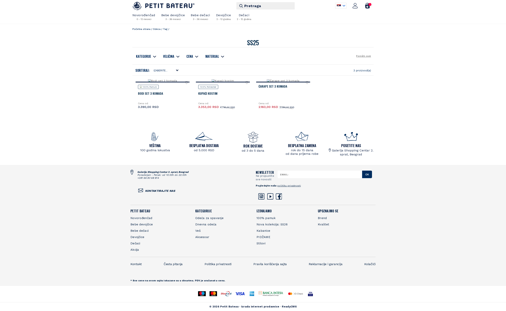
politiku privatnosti (289, 185)
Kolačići (370, 264)
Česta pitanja (173, 264)
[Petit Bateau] (163, 5)
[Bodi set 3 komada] (162, 80)
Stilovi (261, 243)
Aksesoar (202, 237)
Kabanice (263, 231)
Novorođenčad (143, 17)
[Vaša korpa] (367, 6)
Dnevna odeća (206, 224)
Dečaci (244, 17)
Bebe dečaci (200, 17)
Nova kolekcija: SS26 (272, 224)
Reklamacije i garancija (325, 264)
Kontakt (136, 264)
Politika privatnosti (218, 264)
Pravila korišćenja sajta (270, 264)
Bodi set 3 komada (150, 93)
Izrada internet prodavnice (260, 306)
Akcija (134, 249)
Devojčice (223, 17)
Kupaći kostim (207, 93)
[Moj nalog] (355, 6)
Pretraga (252, 6)
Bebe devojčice (173, 17)
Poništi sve (363, 56)
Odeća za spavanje (209, 218)
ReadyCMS (289, 306)
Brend (322, 218)
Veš (198, 231)
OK (367, 174)
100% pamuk (266, 218)
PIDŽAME (263, 237)
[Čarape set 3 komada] (283, 80)
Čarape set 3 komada (273, 86)
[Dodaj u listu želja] (186, 83)
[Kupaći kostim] (223, 80)
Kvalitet (323, 224)
